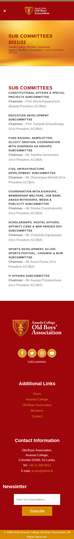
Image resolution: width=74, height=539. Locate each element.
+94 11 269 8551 (39, 465)
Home (12, 50)
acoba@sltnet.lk (42, 471)
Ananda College (37, 399)
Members (37, 410)
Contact (37, 416)
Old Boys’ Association (30, 50)
